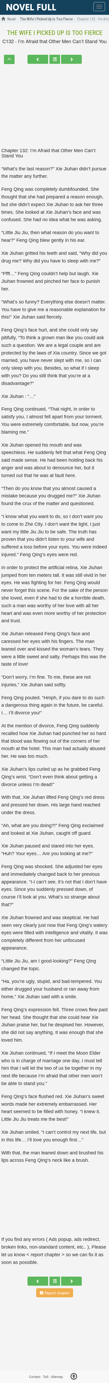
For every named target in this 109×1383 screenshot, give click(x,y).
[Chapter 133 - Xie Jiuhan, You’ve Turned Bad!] (71, 59)
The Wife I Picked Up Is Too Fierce (54, 33)
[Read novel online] (31, 7)
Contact (34, 1376)
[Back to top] (74, 1377)
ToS (45, 1376)
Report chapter (56, 1292)
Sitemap (57, 1376)
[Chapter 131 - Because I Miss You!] (38, 59)
